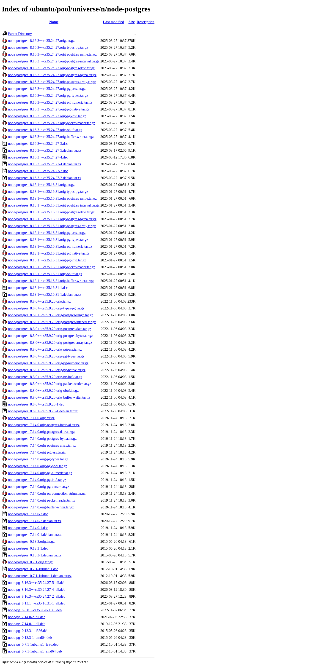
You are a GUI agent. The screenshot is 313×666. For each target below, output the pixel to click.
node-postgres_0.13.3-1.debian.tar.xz (34, 555)
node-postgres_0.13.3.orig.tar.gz (31, 541)
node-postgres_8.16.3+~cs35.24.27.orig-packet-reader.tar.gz (51, 123)
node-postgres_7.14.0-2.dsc (28, 514)
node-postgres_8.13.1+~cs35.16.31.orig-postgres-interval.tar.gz (53, 205)
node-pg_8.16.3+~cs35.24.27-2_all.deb (36, 596)
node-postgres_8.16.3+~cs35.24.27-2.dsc (38, 171)
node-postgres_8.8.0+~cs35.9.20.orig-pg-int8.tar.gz (45, 377)
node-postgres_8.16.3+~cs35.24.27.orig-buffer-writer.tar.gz (51, 137)
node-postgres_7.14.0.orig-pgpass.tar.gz (37, 452)
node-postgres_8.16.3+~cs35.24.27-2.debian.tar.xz (44, 178)
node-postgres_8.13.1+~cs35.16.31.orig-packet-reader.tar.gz (51, 267)
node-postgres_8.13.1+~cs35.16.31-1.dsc (38, 288)
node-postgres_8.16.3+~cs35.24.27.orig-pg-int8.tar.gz (47, 116)
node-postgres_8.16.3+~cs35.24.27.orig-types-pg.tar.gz (48, 47)
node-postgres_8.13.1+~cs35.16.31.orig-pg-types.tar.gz (48, 240)
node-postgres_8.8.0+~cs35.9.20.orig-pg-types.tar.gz (46, 356)
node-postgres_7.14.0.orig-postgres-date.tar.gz (41, 432)
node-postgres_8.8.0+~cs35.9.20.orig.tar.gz (39, 301)
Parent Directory (20, 34)
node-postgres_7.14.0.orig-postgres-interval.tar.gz (44, 425)
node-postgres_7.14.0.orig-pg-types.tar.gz (38, 459)
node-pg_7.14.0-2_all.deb (26, 617)
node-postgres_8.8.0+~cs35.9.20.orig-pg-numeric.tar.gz (48, 363)
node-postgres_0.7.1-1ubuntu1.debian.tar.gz (39, 576)
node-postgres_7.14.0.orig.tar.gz (31, 418)
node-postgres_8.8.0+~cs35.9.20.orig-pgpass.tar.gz (45, 349)
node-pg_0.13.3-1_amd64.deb (30, 637)
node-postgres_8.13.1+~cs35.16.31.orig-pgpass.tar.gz (46, 233)
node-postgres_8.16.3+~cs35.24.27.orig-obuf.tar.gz (45, 130)
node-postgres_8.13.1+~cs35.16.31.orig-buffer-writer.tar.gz (51, 281)
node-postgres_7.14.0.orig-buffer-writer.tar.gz (41, 507)
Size (132, 22)
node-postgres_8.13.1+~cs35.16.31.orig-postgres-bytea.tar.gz (52, 219)
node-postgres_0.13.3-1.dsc (28, 548)
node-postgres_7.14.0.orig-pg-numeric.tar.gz (40, 473)
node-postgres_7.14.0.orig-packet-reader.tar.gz (41, 500)
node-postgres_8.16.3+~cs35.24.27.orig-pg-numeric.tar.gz (50, 102)
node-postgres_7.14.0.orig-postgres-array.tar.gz (42, 445)
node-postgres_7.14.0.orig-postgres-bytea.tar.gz (42, 438)
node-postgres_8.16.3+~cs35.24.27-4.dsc (38, 157)
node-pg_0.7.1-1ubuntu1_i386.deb (33, 644)
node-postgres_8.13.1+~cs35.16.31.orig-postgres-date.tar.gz (51, 212)
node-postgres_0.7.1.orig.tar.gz (30, 562)
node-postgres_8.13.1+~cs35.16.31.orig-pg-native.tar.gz (48, 253)
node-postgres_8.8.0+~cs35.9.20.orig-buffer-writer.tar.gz (49, 397)
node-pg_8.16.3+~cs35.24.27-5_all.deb (36, 583)
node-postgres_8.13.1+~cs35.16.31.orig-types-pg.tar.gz (48, 191)
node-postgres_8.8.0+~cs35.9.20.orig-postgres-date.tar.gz (49, 329)
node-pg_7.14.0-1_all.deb (26, 624)
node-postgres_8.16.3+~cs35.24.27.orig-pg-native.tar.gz (48, 109)
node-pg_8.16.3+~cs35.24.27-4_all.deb (36, 589)
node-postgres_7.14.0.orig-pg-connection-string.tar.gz (46, 493)
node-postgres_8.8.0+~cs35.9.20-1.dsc (36, 404)
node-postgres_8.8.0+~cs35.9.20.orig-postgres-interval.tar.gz (52, 322)
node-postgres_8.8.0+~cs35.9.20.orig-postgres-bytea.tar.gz (50, 336)
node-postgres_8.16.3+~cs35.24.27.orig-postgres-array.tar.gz (52, 82)
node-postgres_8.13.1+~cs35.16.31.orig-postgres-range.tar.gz (52, 198)
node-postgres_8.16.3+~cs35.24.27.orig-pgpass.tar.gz (46, 89)
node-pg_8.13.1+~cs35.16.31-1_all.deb (36, 603)
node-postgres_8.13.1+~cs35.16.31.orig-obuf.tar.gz (45, 274)
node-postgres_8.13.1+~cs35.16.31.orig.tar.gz (41, 185)
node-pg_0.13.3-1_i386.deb (28, 631)
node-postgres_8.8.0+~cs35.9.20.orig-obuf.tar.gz (43, 390)
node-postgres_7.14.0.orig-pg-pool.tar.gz (37, 466)
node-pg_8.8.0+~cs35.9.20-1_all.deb (35, 610)
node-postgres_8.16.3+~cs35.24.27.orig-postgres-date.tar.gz (51, 68)
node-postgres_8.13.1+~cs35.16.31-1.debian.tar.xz (44, 294)
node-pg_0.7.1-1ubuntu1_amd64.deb (35, 651)
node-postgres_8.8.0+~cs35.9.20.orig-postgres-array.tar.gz (50, 342)
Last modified (113, 22)
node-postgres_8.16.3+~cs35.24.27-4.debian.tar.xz (44, 164)
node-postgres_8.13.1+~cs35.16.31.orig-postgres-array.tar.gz (52, 226)
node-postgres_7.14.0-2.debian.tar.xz (34, 521)
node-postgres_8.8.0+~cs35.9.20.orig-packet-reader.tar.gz (49, 384)
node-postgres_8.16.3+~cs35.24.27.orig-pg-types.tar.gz (48, 95)
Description (145, 22)
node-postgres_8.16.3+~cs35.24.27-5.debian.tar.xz (44, 150)
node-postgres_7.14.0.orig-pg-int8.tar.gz (37, 480)
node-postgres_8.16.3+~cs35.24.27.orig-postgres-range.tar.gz (52, 54)
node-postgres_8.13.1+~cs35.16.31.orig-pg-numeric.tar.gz (50, 246)
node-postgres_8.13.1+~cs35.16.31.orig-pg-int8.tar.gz (47, 260)
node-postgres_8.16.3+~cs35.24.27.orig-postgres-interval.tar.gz (53, 61)
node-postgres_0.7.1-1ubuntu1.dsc (33, 569)
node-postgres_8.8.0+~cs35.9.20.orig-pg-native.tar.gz (46, 370)
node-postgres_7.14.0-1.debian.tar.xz (34, 535)
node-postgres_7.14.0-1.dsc (28, 528)
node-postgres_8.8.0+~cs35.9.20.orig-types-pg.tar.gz (46, 308)
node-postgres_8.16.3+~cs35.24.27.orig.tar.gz (41, 41)
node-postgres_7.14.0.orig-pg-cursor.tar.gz (38, 487)
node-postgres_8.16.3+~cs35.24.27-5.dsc (38, 143)
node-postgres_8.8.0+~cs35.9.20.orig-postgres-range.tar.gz (50, 315)
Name (53, 22)
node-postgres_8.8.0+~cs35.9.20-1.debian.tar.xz (43, 411)
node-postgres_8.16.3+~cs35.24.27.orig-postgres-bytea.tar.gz (52, 75)
